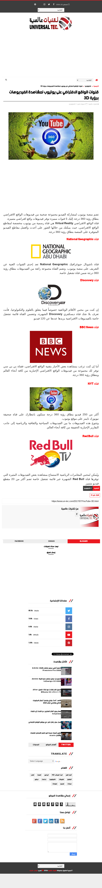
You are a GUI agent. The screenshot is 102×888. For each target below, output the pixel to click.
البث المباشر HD (57, 775)
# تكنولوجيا (88, 488)
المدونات (36, 745)
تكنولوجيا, (72, 104)
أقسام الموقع (51, 745)
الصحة (39, 775)
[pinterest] (35, 5)
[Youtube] (40, 3)
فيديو (62, 784)
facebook (19, 541)
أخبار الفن (69, 775)
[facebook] (54, 5)
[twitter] (49, 5)
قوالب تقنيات (33, 870)
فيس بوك (40, 821)
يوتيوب (56, 821)
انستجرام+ (34, 821)
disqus (51, 541)
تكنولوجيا (88, 86)
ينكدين (51, 821)
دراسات (44, 779)
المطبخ (69, 779)
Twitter (66, 745)
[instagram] (44, 5)
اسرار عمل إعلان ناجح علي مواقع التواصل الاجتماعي (45, 722)
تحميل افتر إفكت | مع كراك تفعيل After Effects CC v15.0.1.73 (47, 691)
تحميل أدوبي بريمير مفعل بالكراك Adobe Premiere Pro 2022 (46, 669)
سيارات (69, 784)
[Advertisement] (51, 54)
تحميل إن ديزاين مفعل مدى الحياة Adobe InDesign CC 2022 (46, 680)
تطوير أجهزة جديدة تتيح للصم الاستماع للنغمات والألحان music (45, 734)
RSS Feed (62, 821)
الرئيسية (96, 86)
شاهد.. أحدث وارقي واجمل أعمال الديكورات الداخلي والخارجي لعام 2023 (47, 702)
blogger (84, 541)
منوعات (54, 784)
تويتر (45, 821)
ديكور (37, 779)
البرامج (46, 775)
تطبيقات (61, 779)
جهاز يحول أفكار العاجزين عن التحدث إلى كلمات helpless (46, 712)
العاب (32, 775)
